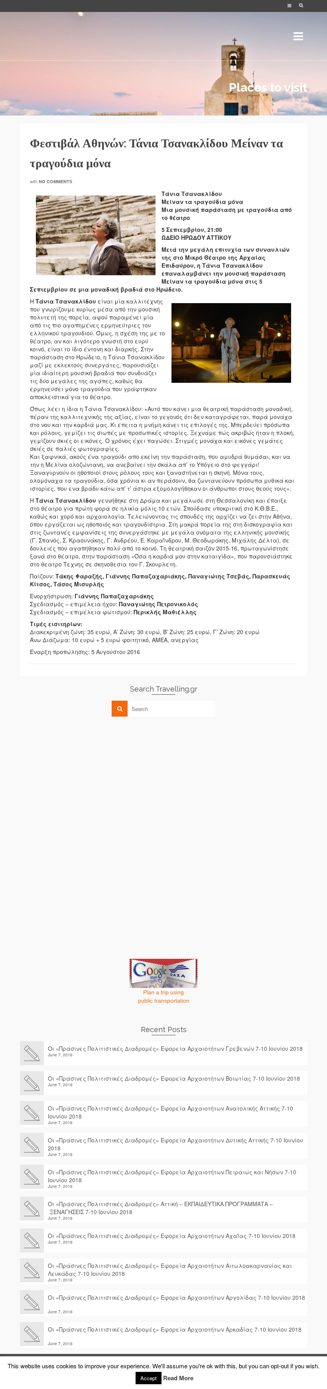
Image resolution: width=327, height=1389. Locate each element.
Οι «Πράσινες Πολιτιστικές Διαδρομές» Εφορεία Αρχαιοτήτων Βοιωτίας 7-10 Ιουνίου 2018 (174, 1078)
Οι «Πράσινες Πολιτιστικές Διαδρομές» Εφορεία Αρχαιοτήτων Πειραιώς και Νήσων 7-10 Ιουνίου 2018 (172, 1176)
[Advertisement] (80, 778)
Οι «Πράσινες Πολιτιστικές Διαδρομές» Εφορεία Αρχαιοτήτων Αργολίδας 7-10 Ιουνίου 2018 (176, 1301)
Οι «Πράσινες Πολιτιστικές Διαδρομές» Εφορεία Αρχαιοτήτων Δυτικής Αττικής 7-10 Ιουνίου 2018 (175, 1144)
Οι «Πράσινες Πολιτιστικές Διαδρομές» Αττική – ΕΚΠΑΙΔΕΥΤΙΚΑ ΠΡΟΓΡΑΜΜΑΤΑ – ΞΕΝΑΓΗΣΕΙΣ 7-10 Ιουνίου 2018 (160, 1208)
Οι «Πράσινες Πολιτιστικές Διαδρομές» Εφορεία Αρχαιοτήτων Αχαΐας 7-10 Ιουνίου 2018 (171, 1236)
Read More (178, 1378)
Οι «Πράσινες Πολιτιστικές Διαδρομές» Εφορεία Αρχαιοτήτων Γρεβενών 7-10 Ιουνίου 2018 (175, 1048)
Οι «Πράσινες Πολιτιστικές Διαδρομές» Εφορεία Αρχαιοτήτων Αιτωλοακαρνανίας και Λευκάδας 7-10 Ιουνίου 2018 (170, 1269)
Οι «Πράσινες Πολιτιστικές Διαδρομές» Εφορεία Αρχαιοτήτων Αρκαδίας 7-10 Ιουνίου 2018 (174, 1333)
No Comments (55, 181)
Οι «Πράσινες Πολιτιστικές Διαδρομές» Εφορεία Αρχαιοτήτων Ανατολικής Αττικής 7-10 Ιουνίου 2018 (170, 1112)
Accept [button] (148, 1378)
